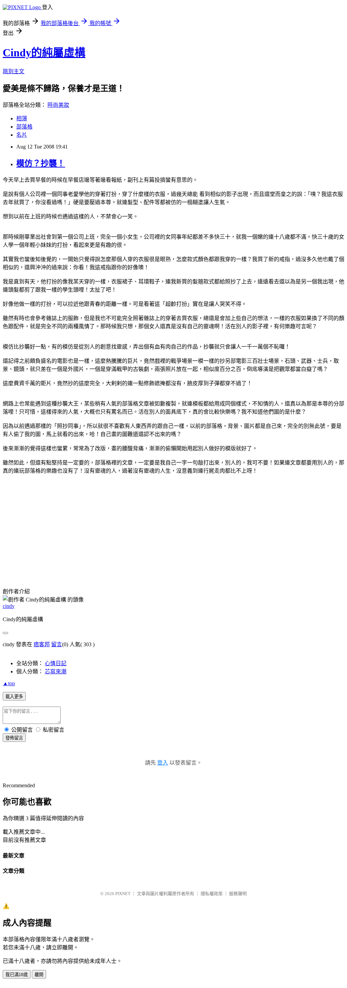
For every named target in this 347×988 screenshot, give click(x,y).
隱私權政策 (212, 893)
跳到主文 (13, 71)
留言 (56, 644)
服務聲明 (238, 893)
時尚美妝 (58, 105)
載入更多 (14, 696)
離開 (39, 974)
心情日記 (55, 663)
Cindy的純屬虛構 (44, 52)
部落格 (24, 127)
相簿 (21, 118)
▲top (9, 683)
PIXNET (122, 893)
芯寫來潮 (55, 671)
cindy (9, 606)
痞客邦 (42, 644)
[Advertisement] (53, 527)
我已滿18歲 (16, 974)
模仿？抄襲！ (40, 163)
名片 (21, 135)
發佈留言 (14, 737)
